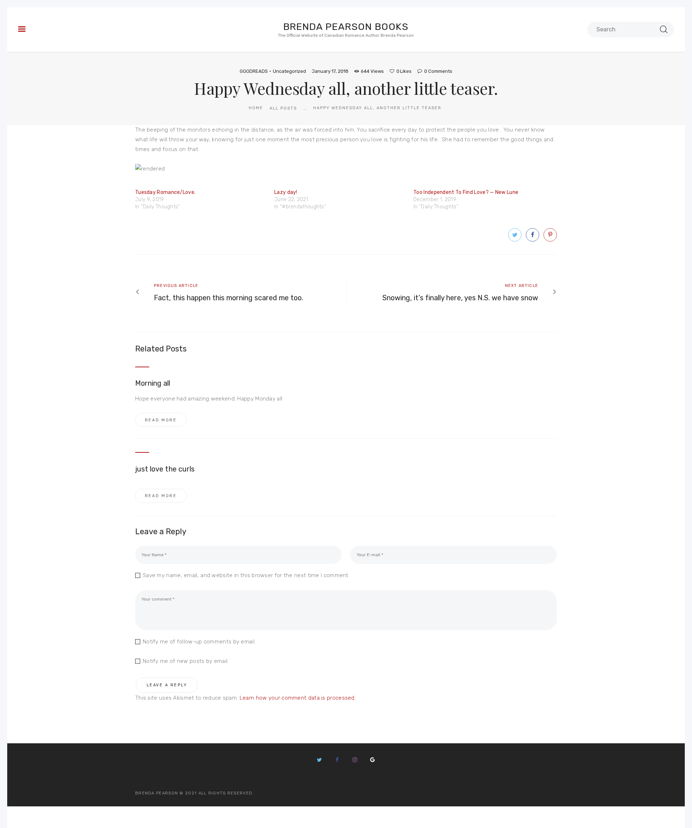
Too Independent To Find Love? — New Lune (465, 192)
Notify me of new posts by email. (186, 661)
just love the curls (165, 469)
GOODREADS (254, 71)
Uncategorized (289, 71)
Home (256, 108)
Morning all (152, 383)
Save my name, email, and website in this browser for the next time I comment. (246, 575)
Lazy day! (285, 192)
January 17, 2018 (330, 71)
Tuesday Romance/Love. (165, 192)
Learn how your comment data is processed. (298, 698)
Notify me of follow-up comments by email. (199, 641)
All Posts (283, 108)
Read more (161, 420)
